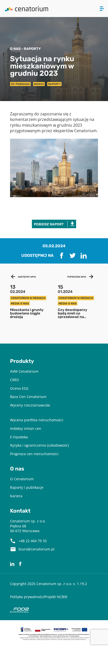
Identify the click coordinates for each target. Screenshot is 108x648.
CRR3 (14, 379)
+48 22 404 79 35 (33, 540)
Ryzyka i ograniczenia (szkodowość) (39, 445)
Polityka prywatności (27, 596)
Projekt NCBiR (55, 596)
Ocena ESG (19, 388)
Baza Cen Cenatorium (28, 396)
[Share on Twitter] (73, 256)
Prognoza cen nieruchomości (34, 453)
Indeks (39, 84)
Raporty (54, 84)
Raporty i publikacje (26, 487)
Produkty (22, 361)
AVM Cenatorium (24, 371)
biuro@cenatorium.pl (37, 549)
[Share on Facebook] (62, 256)
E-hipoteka (19, 437)
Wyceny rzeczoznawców (30, 405)
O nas (17, 469)
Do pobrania (20, 84)
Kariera (16, 496)
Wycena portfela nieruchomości (36, 420)
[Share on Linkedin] (84, 256)
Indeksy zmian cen (25, 428)
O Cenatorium (22, 478)
